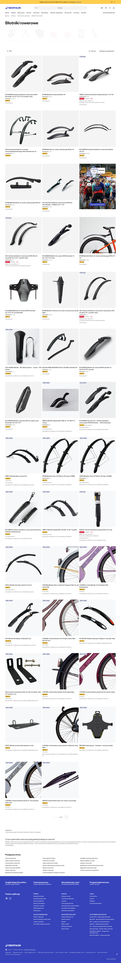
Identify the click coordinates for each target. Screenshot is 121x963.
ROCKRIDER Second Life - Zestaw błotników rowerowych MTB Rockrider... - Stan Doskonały (95, 422)
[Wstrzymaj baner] (111, 2)
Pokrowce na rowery (49, 860)
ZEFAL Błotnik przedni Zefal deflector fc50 (19, 745)
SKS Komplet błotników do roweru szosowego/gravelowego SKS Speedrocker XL (20, 150)
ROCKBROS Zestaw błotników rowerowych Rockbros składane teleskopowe (23, 531)
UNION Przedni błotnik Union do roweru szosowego (59, 800)
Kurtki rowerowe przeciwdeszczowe (53, 865)
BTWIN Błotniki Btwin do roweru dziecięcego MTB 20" (23, 203)
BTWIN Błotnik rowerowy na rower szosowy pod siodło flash (60, 311)
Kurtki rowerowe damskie (12, 868)
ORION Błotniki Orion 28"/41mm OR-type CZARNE (95, 476)
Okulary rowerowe (48, 870)
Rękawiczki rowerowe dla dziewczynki (91, 865)
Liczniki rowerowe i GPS (81, 41)
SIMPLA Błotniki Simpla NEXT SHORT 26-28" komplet (59, 530)
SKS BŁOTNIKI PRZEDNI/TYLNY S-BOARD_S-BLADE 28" (60, 367)
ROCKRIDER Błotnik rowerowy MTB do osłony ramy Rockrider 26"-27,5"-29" (22, 422)
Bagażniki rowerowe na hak (88, 868)
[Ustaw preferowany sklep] (102, 8)
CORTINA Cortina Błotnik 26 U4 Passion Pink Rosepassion (94, 586)
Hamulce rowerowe (86, 863)
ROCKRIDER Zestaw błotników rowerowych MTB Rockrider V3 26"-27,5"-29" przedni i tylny (21, 95)
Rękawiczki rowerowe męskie (14, 872)
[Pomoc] (106, 8)
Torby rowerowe (39, 40)
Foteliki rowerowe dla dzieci (95, 41)
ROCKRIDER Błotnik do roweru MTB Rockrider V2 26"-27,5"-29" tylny (58, 257)
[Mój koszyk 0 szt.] (114, 8)
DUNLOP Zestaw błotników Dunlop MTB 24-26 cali (95, 530)
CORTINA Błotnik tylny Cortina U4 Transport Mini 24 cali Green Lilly (60, 586)
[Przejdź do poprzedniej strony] (55, 817)
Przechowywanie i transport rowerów (54, 872)
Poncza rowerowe (10, 858)
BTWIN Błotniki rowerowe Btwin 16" (54, 94)
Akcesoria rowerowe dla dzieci (53, 41)
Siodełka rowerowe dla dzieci (89, 858)
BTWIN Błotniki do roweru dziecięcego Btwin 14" (58, 149)
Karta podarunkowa (109, 12)
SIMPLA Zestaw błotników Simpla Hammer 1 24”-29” (96, 94)
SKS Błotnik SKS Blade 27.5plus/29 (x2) (18, 638)
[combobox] (108, 51)
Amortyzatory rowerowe (12, 863)
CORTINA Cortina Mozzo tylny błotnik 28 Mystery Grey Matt (60, 746)
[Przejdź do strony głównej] (13, 8)
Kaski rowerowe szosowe (50, 863)
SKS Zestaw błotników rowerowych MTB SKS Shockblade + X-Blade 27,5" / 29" (57, 203)
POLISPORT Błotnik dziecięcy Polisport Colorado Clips (97, 638)
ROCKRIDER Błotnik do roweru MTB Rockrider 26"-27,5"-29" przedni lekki (20, 311)
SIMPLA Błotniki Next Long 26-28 (16, 476)
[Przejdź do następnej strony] (66, 817)
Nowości (83, 12)
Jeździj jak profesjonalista (97, 204)
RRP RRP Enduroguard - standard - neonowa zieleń (96, 745)
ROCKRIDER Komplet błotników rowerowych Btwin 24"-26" (96, 150)
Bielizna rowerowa (48, 868)
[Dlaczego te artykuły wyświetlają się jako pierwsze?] (89, 51)
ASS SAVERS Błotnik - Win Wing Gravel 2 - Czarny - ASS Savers (23, 368)
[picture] (23, 74)
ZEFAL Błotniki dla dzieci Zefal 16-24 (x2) (18, 585)
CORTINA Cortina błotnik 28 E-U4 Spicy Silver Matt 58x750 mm (59, 639)
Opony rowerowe (10, 870)
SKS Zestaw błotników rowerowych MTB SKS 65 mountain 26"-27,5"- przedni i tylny (21, 257)
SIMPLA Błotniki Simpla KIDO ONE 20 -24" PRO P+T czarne (59, 422)
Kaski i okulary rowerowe (12, 860)
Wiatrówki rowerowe (11, 865)
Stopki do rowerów (25, 40)
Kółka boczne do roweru (67, 41)
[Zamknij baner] (114, 2)
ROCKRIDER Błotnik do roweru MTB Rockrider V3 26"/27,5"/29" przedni (95, 368)
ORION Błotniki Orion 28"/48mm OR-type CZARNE (58, 476)
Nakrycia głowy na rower (87, 860)
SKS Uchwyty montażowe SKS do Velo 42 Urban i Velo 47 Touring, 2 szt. (23, 693)
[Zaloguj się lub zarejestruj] (110, 8)
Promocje (76, 12)
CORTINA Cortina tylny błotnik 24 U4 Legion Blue (58, 692)
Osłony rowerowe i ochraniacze (89, 870)
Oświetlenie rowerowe (12, 40)
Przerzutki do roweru (49, 858)
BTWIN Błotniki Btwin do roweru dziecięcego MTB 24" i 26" (97, 257)
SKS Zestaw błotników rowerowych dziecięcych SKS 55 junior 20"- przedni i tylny (97, 311)
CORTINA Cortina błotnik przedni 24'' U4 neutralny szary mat (22, 801)
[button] (92, 100)
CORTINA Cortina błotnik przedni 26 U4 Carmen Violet (97, 692)
